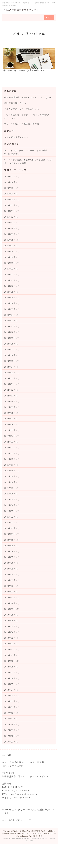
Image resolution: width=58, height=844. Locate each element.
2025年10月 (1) (11, 228)
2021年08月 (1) (11, 482)
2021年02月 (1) (11, 517)
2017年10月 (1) (11, 724)
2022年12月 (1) (11, 390)
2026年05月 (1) (11, 188)
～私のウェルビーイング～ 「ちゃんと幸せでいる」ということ (27, 116)
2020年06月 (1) (11, 563)
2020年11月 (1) (11, 534)
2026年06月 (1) (11, 182)
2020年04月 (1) (11, 575)
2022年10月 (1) (11, 402)
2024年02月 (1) (11, 321)
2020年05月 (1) (11, 569)
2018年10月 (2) (11, 661)
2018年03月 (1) (11, 696)
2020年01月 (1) (11, 592)
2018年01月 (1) (11, 707)
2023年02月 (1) (11, 378)
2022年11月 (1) (11, 396)
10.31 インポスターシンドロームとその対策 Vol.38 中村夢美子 (27, 152)
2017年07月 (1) (11, 742)
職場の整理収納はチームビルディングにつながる (28, 97)
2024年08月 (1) (11, 298)
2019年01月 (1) (11, 644)
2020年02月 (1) (11, 586)
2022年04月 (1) (11, 436)
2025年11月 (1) (11, 223)
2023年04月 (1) (11, 367)
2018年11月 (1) (11, 655)
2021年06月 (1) (11, 494)
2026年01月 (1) (11, 211)
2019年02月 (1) (11, 638)
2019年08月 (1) (11, 615)
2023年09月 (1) (11, 338)
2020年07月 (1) (11, 557)
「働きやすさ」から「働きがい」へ (21, 109)
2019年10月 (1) (11, 603)
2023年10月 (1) (11, 332)
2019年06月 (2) (11, 621)
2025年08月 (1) (11, 240)
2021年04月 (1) (11, 505)
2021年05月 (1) (11, 500)
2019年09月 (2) (11, 609)
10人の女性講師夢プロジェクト (21, 10)
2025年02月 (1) (11, 269)
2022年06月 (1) (11, 425)
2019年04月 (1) (11, 632)
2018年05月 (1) (11, 684)
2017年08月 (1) (11, 736)
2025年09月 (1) (11, 234)
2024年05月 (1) (11, 309)
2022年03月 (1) (11, 442)
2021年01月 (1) (11, 523)
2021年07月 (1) (11, 488)
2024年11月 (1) (11, 280)
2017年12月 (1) (11, 713)
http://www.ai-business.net (24, 794)
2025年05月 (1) (11, 252)
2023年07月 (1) (11, 350)
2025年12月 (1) (11, 217)
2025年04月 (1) (11, 257)
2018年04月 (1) (11, 690)
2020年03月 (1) (11, 580)
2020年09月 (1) (11, 546)
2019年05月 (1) (11, 626)
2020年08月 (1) (11, 551)
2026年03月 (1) (11, 200)
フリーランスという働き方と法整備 (21, 124)
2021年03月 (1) (11, 511)
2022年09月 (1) (11, 407)
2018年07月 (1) (11, 673)
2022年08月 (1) (11, 413)
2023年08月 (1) (11, 344)
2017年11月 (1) (11, 719)
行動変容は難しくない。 (16, 103)
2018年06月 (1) (11, 678)
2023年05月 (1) (11, 361)
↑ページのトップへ (12, 820)
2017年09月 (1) (11, 730)
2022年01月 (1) (11, 453)
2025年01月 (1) (11, 275)
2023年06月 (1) (11, 355)
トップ (27, 820)
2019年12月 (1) (11, 598)
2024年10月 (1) (11, 286)
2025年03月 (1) (11, 263)
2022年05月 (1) (11, 430)
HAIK (31, 841)
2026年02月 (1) (11, 205)
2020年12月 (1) (11, 528)
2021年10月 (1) (11, 471)
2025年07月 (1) (11, 246)
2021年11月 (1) (11, 465)
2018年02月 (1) (11, 701)
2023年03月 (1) (11, 373)
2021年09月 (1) (11, 476)
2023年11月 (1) (11, 326)
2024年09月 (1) (11, 292)
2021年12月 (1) (11, 459)
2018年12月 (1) (11, 650)
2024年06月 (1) (11, 303)
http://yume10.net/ (23, 798)
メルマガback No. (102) (16, 137)
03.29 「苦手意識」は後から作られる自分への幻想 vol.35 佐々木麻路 (28, 161)
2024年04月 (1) (11, 315)
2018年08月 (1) (11, 667)
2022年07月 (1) (11, 419)
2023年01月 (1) (11, 384)
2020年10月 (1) (11, 540)
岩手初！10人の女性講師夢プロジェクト (31, 831)
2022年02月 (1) (11, 448)
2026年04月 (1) (11, 194)
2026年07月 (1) (11, 177)
